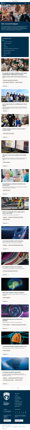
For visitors (16, 395)
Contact (3, 428)
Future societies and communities (9, 50)
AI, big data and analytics (8, 41)
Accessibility (7, 426)
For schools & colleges (18, 398)
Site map (3, 426)
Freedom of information (22, 426)
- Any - (5, 40)
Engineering (6, 46)
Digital (5, 45)
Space (5, 55)
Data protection (15, 426)
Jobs (6, 428)
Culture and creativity (7, 43)
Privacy (11, 426)
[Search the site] (25, 3)
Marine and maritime (7, 53)
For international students (18, 404)
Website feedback (17, 406)
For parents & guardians (18, 403)
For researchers (17, 400)
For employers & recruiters (18, 401)
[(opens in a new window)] (15, 412)
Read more (5, 86)
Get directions (6, 420)
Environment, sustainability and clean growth (11, 48)
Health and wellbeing (18, 82)
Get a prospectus (18, 420)
